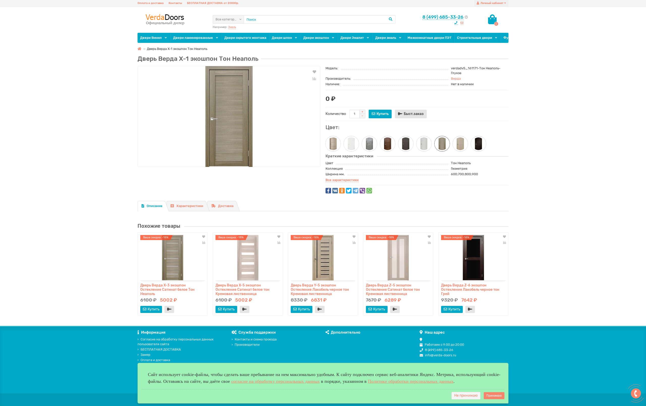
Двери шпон (282, 38)
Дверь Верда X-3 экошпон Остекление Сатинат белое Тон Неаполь (167, 289)
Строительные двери (475, 38)
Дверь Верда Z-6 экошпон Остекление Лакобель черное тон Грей (470, 289)
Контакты (175, 3)
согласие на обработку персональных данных (275, 381)
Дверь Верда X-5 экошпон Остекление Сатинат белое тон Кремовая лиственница (243, 289)
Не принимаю (466, 395)
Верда (456, 78)
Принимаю (494, 395)
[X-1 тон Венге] (478, 143)
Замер (145, 355)
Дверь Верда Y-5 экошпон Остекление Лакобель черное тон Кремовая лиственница (320, 289)
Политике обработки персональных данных (410, 381)
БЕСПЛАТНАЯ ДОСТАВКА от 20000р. (213, 3)
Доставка (225, 206)
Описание (155, 206)
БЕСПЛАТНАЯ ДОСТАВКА (161, 349)
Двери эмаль (386, 38)
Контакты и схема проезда (256, 339)
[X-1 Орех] (387, 143)
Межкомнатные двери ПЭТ (429, 38)
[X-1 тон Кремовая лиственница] (460, 143)
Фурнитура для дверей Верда (528, 38)
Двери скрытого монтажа (245, 38)
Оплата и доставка (151, 3)
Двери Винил (151, 38)
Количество (336, 114)
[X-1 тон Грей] (405, 143)
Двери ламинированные (193, 38)
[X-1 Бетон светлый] (369, 143)
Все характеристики (342, 180)
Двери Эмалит (352, 38)
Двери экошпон (316, 38)
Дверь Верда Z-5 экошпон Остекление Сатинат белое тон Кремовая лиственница (393, 289)
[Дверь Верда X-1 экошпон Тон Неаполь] (229, 116)
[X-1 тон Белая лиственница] (424, 143)
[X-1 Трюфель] (333, 143)
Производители (247, 344)
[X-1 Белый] (351, 143)
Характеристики (189, 206)
